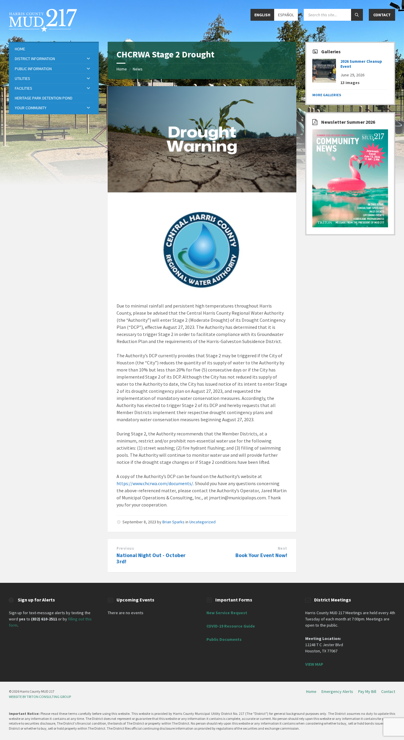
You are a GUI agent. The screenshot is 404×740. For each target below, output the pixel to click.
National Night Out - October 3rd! (151, 558)
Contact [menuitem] (388, 691)
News (138, 69)
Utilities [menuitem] (22, 78)
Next (282, 548)
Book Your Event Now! (261, 555)
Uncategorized (202, 522)
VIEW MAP (314, 664)
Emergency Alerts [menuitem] (337, 691)
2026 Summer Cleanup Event (361, 64)
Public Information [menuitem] (33, 68)
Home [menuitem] (20, 49)
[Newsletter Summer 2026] (350, 226)
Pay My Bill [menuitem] (367, 691)
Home (122, 69)
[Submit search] (357, 15)
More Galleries (326, 95)
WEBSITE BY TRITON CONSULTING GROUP (40, 696)
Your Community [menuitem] (30, 107)
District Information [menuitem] (35, 58)
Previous (125, 548)
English (262, 14)
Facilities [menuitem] (23, 88)
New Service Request (226, 612)
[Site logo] (43, 30)
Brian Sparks (173, 522)
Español (286, 14)
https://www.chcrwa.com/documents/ (155, 483)
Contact (382, 14)
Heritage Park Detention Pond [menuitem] (43, 98)
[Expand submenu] (88, 58)
